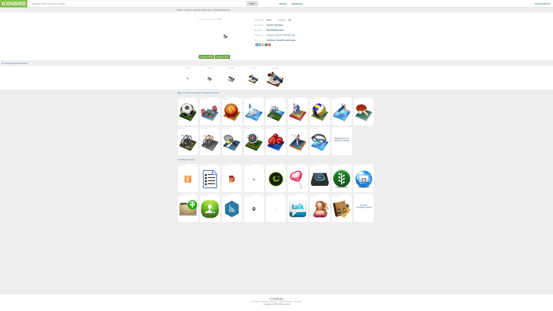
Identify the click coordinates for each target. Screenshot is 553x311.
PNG (180, 98)
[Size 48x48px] (188, 178)
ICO (184, 98)
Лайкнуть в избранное (208, 19)
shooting (270, 40)
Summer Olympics (274, 25)
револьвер (290, 40)
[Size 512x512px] (342, 208)
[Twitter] (260, 44)
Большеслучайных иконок (364, 206)
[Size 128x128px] (188, 112)
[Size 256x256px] (276, 178)
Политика (265, 301)
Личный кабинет (542, 3)
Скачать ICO (222, 57)
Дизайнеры (297, 3)
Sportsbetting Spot (274, 30)
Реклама (298, 301)
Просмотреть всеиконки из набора (341, 139)
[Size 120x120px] (298, 208)
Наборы (283, 3)
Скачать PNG (206, 57)
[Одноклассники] (263, 44)
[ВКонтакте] (256, 44)
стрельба (279, 40)
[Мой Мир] (266, 44)
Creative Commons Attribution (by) (280, 35)
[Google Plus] (269, 44)
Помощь (273, 301)
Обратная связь (286, 301)
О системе (254, 301)
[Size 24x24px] (254, 208)
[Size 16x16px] (254, 178)
